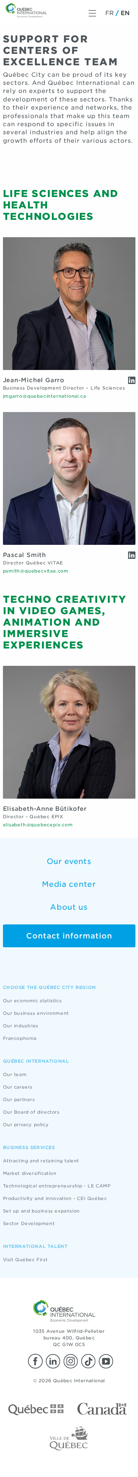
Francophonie (20, 1038)
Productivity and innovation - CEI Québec (55, 1198)
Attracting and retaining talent (41, 1160)
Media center (69, 884)
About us (69, 907)
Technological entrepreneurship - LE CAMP (57, 1186)
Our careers (18, 1087)
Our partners (19, 1099)
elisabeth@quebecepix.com (38, 824)
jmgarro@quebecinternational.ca (44, 396)
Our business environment (36, 1013)
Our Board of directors (31, 1112)
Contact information (69, 935)
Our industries (20, 1025)
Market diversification (30, 1173)
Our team (15, 1074)
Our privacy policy (26, 1124)
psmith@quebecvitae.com (36, 571)
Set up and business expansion (41, 1211)
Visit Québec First (25, 1259)
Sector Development (29, 1223)
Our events (69, 861)
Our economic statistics (32, 1000)
